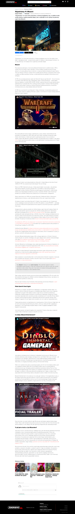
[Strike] (27, 490)
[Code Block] (33, 490)
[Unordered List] (30, 490)
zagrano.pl (17, 9)
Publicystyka (53, 5)
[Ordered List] (28, 490)
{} (35, 489)
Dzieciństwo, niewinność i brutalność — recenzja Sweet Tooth (52, 475)
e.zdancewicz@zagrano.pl (44, 510)
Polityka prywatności (64, 509)
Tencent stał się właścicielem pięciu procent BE (46, 218)
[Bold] (23, 490)
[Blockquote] (31, 490)
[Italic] (24, 490)
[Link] (34, 490)
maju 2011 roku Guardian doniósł (37, 212)
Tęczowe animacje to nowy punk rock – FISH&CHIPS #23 (37, 475)
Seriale (45, 5)
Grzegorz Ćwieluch (18, 13)
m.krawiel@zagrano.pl (44, 507)
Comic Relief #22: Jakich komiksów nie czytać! (21, 475)
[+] (37, 489)
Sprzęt (31, 5)
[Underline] (26, 490)
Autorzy (66, 505)
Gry (24, 5)
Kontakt (66, 507)
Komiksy (38, 5)
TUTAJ (16, 140)
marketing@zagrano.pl (44, 504)
